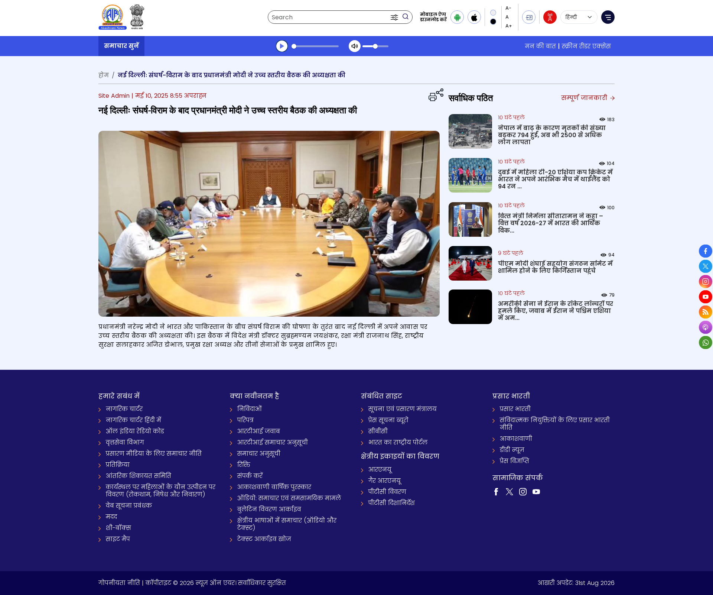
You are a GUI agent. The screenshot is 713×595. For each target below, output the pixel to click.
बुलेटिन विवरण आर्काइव (269, 509)
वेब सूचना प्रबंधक (129, 505)
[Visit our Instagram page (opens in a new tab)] (523, 491)
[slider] (315, 46)
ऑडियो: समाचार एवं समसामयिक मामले (289, 498)
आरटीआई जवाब (258, 431)
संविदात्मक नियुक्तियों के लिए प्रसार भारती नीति (555, 424)
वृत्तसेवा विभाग (125, 442)
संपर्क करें (250, 476)
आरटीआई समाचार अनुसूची (272, 442)
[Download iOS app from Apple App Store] (474, 17)
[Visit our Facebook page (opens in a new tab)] (496, 491)
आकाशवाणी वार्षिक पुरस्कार (274, 487)
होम (103, 75)
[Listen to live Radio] (550, 17)
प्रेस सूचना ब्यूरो (388, 420)
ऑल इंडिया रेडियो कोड (135, 431)
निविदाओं (249, 409)
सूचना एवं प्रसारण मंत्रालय (402, 409)
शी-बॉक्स (118, 528)
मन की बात (540, 46)
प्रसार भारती (515, 409)
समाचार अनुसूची (258, 453)
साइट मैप (118, 539)
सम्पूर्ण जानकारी (585, 98)
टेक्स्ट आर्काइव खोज (264, 539)
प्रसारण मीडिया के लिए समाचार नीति (154, 453)
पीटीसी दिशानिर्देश (391, 503)
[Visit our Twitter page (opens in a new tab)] (509, 491)
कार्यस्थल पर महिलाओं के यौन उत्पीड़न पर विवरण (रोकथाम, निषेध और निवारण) (160, 491)
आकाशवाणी (516, 438)
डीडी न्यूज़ (512, 450)
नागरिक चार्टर (124, 409)
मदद (111, 516)
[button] (395, 17)
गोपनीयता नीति (119, 583)
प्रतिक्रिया (118, 464)
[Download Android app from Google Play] (457, 17)
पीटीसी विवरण (387, 492)
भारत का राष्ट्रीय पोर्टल (397, 442)
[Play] (282, 46)
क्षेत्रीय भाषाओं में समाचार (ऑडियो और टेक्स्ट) (286, 524)
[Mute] (355, 46)
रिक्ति (243, 464)
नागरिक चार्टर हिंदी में (133, 420)
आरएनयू (379, 469)
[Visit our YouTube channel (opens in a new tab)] (536, 491)
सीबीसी (378, 431)
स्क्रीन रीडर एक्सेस (586, 46)
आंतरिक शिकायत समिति (138, 476)
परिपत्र (245, 420)
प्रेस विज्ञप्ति (514, 461)
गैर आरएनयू (384, 480)
